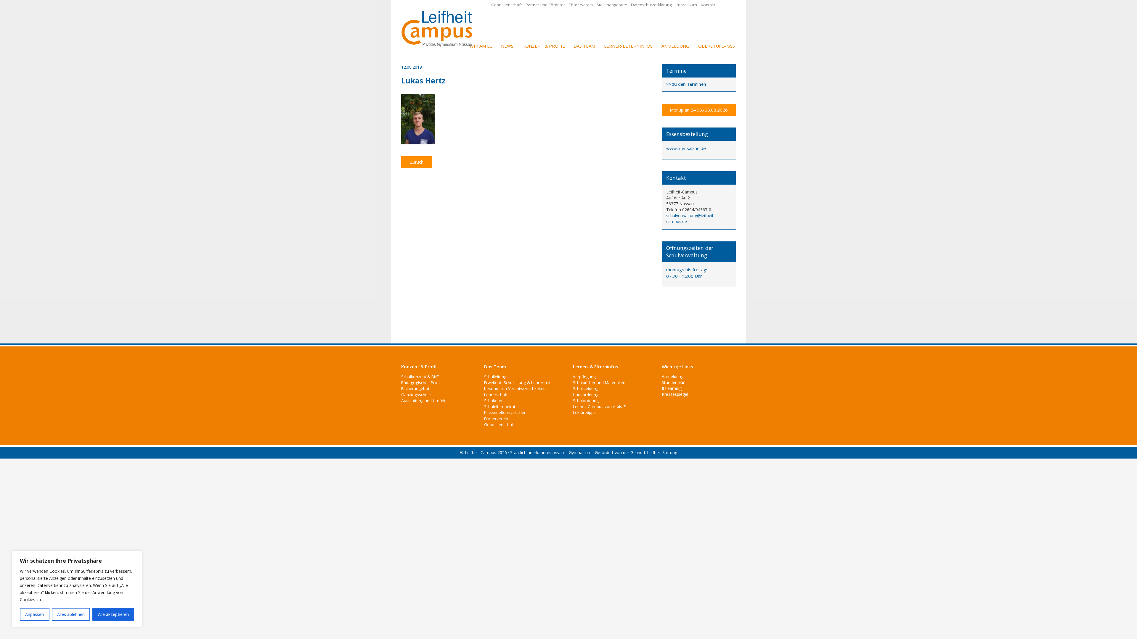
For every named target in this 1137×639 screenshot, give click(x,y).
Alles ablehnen (71, 614)
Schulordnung (586, 400)
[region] (77, 589)
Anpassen (34, 614)
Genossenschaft (506, 4)
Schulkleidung (585, 388)
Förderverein (581, 4)
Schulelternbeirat (499, 406)
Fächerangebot (415, 388)
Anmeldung (675, 46)
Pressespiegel (675, 394)
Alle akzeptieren (113, 614)
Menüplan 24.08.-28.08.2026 (699, 110)
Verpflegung (584, 376)
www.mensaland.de (686, 148)
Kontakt (708, 4)
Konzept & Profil (543, 46)
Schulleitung (495, 376)
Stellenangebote (612, 4)
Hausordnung (585, 394)
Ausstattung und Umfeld (424, 400)
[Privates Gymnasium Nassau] (437, 28)
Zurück (416, 162)
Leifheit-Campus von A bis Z (599, 406)
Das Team (584, 46)
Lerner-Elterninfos (628, 46)
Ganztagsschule (416, 394)
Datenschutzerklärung (651, 4)
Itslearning (672, 388)
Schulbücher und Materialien (599, 382)
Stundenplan (673, 382)
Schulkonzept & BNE (420, 376)
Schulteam (494, 400)
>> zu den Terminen (686, 84)
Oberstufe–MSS (716, 46)
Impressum (686, 4)
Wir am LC (481, 46)
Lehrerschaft (496, 394)
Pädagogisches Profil (421, 382)
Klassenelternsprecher (505, 412)
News (507, 46)
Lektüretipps (584, 412)
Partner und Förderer (545, 4)
